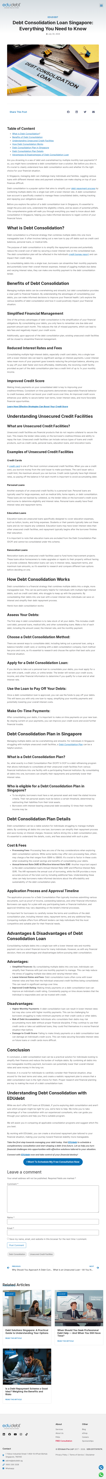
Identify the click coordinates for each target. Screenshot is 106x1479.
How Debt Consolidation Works (27, 144)
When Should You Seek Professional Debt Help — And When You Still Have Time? (79, 1333)
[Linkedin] (4, 1434)
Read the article (13, 1338)
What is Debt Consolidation (25, 133)
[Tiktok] (26, 1434)
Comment (12, 1184)
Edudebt (53, 17)
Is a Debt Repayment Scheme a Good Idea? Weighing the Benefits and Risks (26, 1391)
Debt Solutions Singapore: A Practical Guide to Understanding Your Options (26, 1331)
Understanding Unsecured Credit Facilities (33, 140)
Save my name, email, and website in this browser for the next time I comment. (48, 1239)
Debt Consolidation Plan (71, 744)
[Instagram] (21, 1434)
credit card (14, 466)
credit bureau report (79, 254)
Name (10, 1217)
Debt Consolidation (17, 1254)
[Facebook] (9, 1434)
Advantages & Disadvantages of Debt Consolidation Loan (40, 154)
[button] (101, 5)
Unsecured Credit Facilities (41, 1254)
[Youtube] (15, 1434)
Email (10, 1228)
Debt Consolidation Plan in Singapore (30, 147)
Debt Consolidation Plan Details (27, 151)
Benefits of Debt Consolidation (27, 137)
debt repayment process (83, 188)
